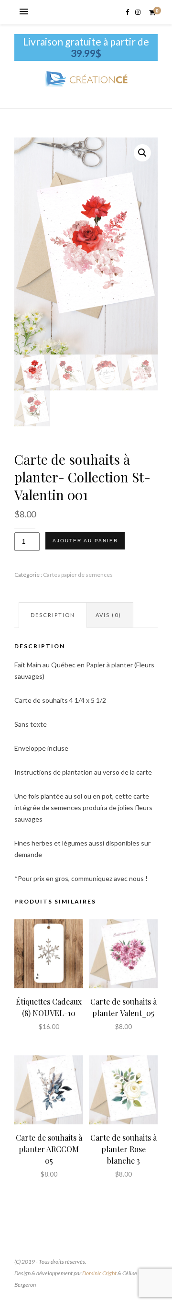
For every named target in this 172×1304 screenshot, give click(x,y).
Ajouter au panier (85, 540)
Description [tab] (53, 615)
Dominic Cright (99, 1273)
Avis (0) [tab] (108, 615)
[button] (142, 152)
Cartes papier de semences (78, 574)
